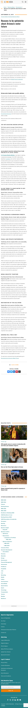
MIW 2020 (6, 545)
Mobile (2, 577)
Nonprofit (5, 529)
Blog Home (15, 365)
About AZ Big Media (5, 618)
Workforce (3, 598)
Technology (3, 590)
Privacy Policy (4, 662)
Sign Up (11, 690)
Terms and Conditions (6, 676)
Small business (4, 581)
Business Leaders (5, 531)
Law (2, 573)
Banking (3, 523)
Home (5, 7)
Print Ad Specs (4, 646)
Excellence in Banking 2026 (7, 513)
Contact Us (3, 632)
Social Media (4, 583)
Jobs (2, 571)
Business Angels (5, 527)
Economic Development (6, 550)
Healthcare (3, 566)
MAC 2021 (8, 539)
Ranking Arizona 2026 (6, 517)
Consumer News (5, 547)
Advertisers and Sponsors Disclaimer (7, 669)
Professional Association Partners (8, 629)
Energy (2, 558)
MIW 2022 (3, 502)
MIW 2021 (6, 543)
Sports (2, 588)
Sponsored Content (5, 655)
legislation (8, 159)
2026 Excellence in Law (6, 515)
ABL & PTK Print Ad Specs (7, 649)
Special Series (4, 585)
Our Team (3, 621)
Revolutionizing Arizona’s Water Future (10, 358)
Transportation (4, 592)
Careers (3, 626)
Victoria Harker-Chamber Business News (10, 16)
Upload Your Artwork (5, 652)
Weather (3, 596)
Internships (3, 624)
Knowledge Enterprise (6, 114)
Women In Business (7, 541)
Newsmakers (6, 535)
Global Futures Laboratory (17, 79)
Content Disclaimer (5, 665)
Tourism (3, 594)
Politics (2, 579)
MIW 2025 (3, 508)
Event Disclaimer (5, 673)
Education (3, 556)
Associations (6, 551)
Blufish (3, 705)
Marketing (3, 575)
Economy (3, 554)
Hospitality (3, 568)
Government (4, 564)
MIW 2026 (3, 500)
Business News (11, 7)
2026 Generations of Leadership (8, 519)
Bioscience (3, 525)
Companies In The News (10, 537)
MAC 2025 (3, 510)
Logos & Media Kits (5, 640)
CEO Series (5, 533)
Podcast (3, 504)
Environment (19, 7)
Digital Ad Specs (5, 643)
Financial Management (6, 562)
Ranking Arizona (5, 506)
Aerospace (3, 521)
